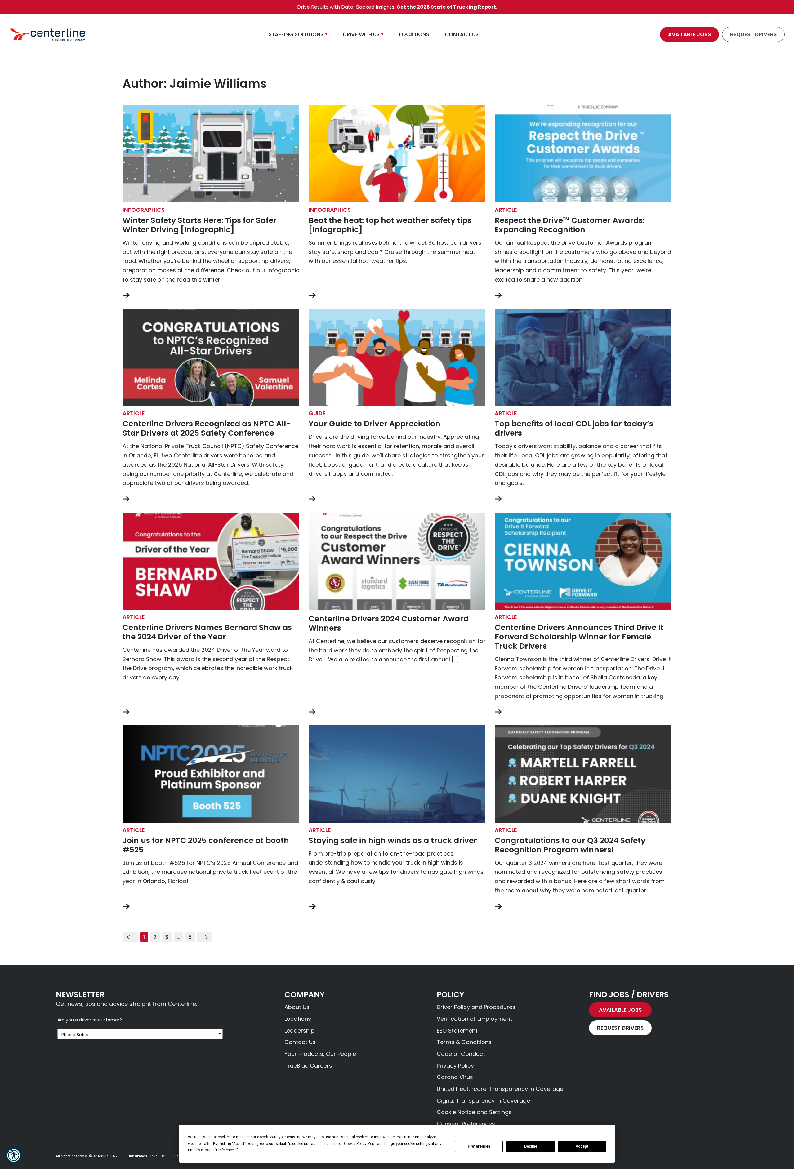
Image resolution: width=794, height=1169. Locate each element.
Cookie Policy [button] (355, 1143)
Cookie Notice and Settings (474, 1112)
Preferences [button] (226, 1150)
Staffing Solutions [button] (296, 34)
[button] (13, 1155)
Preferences (479, 1146)
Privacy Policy (455, 1065)
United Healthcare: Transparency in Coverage (500, 1089)
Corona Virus (455, 1077)
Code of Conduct (461, 1054)
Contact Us (300, 1042)
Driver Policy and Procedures (476, 1007)
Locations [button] (414, 34)
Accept (582, 1146)
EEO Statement (457, 1030)
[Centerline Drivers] (48, 34)
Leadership (299, 1030)
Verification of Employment (474, 1019)
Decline (530, 1146)
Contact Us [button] (462, 34)
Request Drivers (753, 34)
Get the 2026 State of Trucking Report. (446, 7)
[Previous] (130, 937)
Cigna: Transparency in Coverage (483, 1101)
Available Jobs (689, 34)
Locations (297, 1019)
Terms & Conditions (464, 1042)
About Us (297, 1007)
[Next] (204, 937)
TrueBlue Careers (308, 1065)
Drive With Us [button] (361, 34)
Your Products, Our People (320, 1054)
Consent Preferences (466, 1124)
